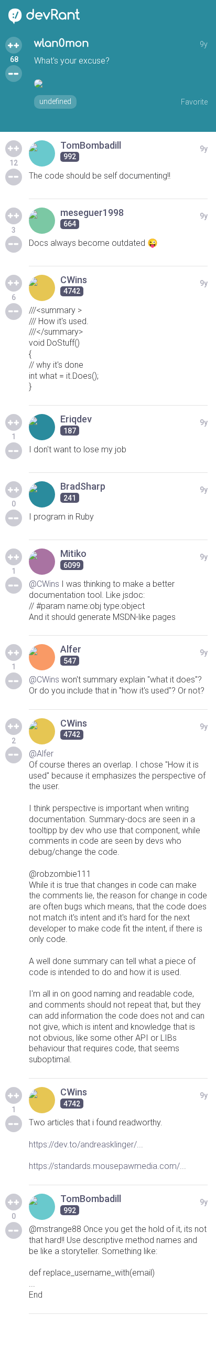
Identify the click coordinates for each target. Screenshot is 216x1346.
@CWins (44, 584)
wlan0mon (61, 43)
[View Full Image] (121, 83)
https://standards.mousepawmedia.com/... (107, 1166)
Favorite (194, 102)
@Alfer (41, 754)
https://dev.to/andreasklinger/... (86, 1145)
